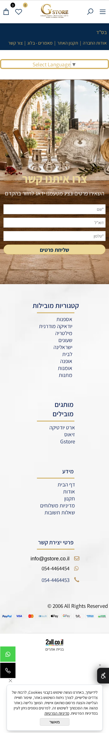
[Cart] (6, 10)
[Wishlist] (18, 10)
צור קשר (15, 43)
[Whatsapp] (8, 655)
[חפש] (90, 10)
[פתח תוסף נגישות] (103, 676)
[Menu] (102, 10)
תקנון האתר (67, 43)
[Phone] (8, 671)
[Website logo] (54, 10)
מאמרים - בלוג (40, 43)
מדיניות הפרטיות (56, 713)
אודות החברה (95, 43)
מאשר (54, 722)
